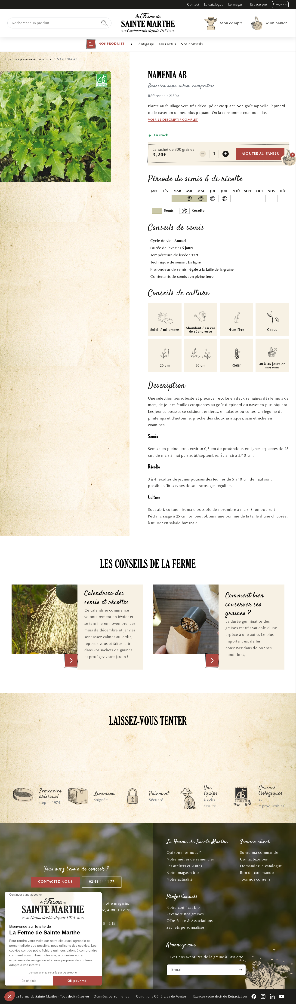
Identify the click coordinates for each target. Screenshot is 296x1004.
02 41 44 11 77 (101, 882)
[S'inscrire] (240, 969)
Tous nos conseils (255, 879)
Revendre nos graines (185, 914)
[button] (105, 44)
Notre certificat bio (183, 907)
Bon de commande (257, 872)
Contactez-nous (55, 882)
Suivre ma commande (259, 852)
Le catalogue (214, 4)
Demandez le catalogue (261, 866)
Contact (193, 4)
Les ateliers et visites (184, 866)
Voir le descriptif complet (173, 120)
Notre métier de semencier (190, 859)
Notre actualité (179, 879)
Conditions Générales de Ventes (161, 996)
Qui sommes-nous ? (183, 852)
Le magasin (237, 4)
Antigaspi (146, 44)
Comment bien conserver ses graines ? (244, 604)
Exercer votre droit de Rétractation (220, 996)
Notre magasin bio (182, 872)
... (1, 59)
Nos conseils (192, 44)
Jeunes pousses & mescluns (30, 59)
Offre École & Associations (189, 920)
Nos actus (167, 44)
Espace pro (258, 4)
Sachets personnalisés (185, 927)
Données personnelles (111, 996)
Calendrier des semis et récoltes (106, 598)
